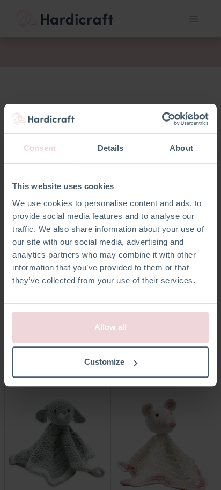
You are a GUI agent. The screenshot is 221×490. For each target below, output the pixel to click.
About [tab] (181, 148)
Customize (104, 361)
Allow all (110, 326)
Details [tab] (111, 148)
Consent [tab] (40, 148)
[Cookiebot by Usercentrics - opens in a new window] (162, 119)
